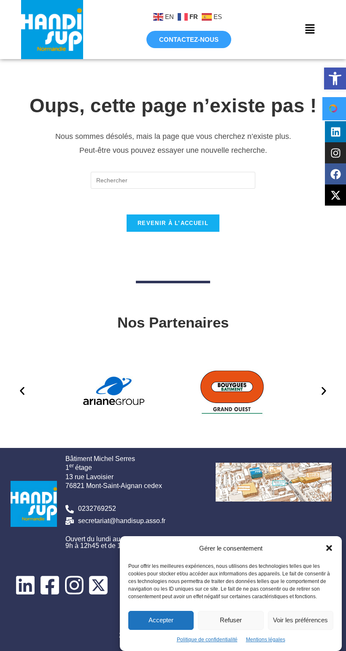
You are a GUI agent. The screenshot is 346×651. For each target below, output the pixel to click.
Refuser (231, 620)
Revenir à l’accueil (173, 223)
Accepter (161, 620)
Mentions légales (265, 640)
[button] (335, 79)
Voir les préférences (300, 620)
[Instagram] (335, 152)
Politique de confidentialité (207, 640)
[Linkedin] (335, 131)
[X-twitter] (335, 195)
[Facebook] (335, 173)
